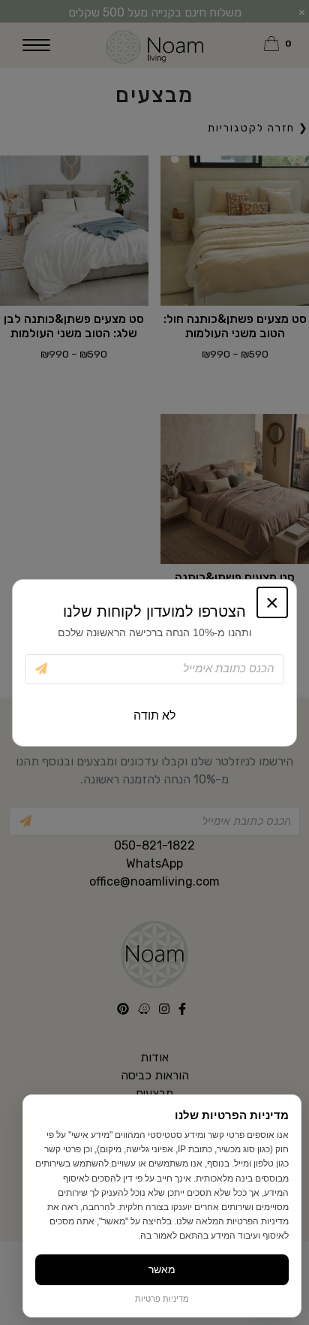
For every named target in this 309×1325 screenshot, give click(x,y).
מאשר (162, 1269)
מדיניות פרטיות (162, 1298)
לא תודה (155, 715)
